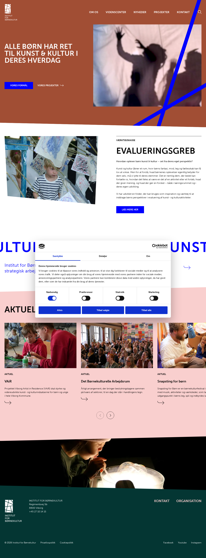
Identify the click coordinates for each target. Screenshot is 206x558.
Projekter (161, 12)
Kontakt (183, 12)
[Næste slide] (110, 415)
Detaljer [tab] (103, 256)
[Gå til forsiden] (11, 12)
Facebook (168, 542)
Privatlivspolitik (47, 542)
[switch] (83, 297)
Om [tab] (148, 256)
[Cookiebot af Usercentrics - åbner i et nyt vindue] (154, 246)
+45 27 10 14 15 (37, 511)
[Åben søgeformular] (199, 12)
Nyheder (140, 12)
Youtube (182, 542)
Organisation (188, 501)
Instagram (196, 542)
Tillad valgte (103, 310)
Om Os (93, 12)
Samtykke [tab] (58, 256)
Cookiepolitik (66, 542)
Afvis (59, 310)
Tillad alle (146, 310)
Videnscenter (116, 12)
